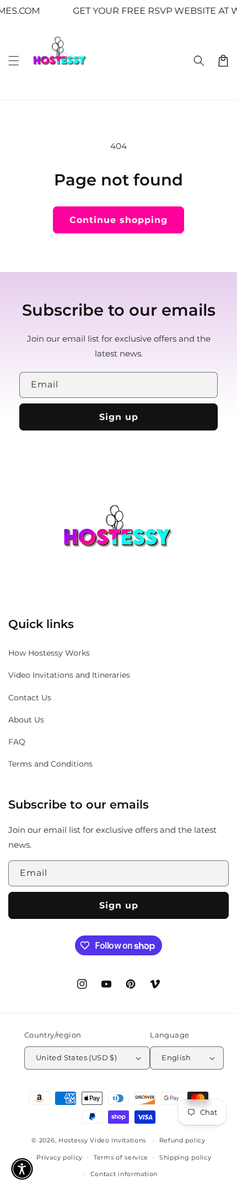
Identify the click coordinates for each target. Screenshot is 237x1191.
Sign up (118, 417)
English (176, 1057)
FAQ (16, 742)
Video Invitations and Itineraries (69, 675)
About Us (26, 720)
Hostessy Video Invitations (103, 1140)
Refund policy (182, 1140)
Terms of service (121, 1157)
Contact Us (29, 698)
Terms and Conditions (50, 764)
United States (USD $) (76, 1057)
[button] (14, 61)
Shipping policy (185, 1157)
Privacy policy (59, 1157)
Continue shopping (118, 220)
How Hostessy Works (49, 653)
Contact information (124, 1174)
